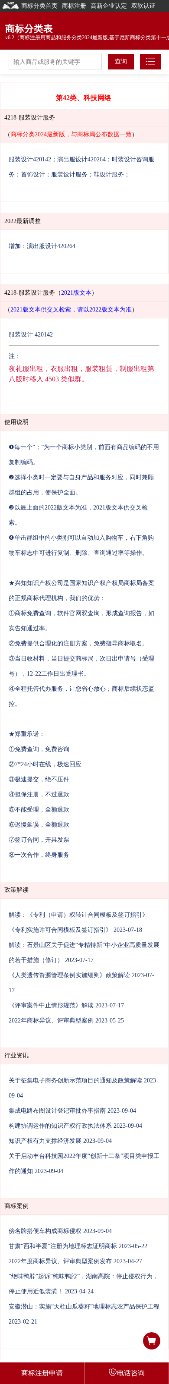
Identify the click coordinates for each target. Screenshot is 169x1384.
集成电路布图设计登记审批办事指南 (57, 1110)
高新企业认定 (109, 6)
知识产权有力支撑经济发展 (45, 1141)
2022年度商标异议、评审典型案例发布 (60, 1261)
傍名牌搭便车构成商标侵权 (45, 1231)
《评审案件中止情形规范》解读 (51, 1005)
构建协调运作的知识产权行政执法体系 (60, 1126)
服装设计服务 (69, 174)
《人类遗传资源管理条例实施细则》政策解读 (69, 975)
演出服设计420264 (81, 159)
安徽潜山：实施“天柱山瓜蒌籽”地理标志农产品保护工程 (84, 1306)
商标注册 (74, 6)
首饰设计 (33, 174)
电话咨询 (131, 1373)
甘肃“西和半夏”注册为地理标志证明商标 (63, 1246)
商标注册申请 (42, 1373)
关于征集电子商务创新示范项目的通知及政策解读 (75, 1080)
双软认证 (143, 6)
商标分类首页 (39, 6)
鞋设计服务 (109, 174)
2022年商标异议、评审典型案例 (51, 1020)
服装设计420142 (30, 159)
